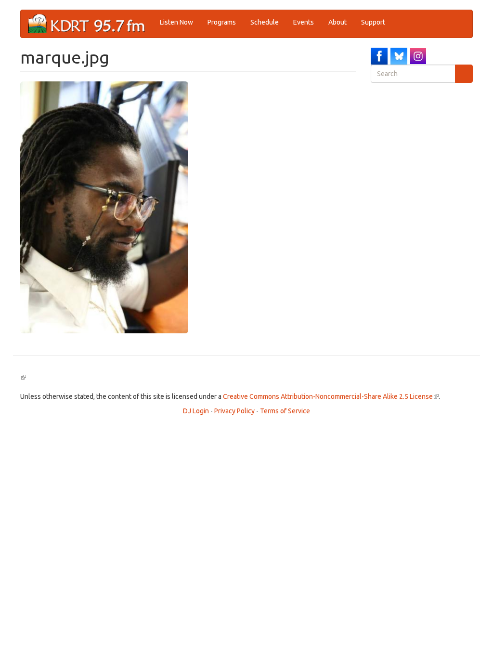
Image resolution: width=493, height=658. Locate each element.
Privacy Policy (234, 411)
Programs (222, 22)
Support (373, 22)
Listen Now (176, 22)
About (337, 22)
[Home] (90, 24)
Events (303, 22)
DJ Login (196, 411)
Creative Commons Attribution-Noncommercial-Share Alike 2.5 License (331, 396)
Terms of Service (285, 411)
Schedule (264, 22)
